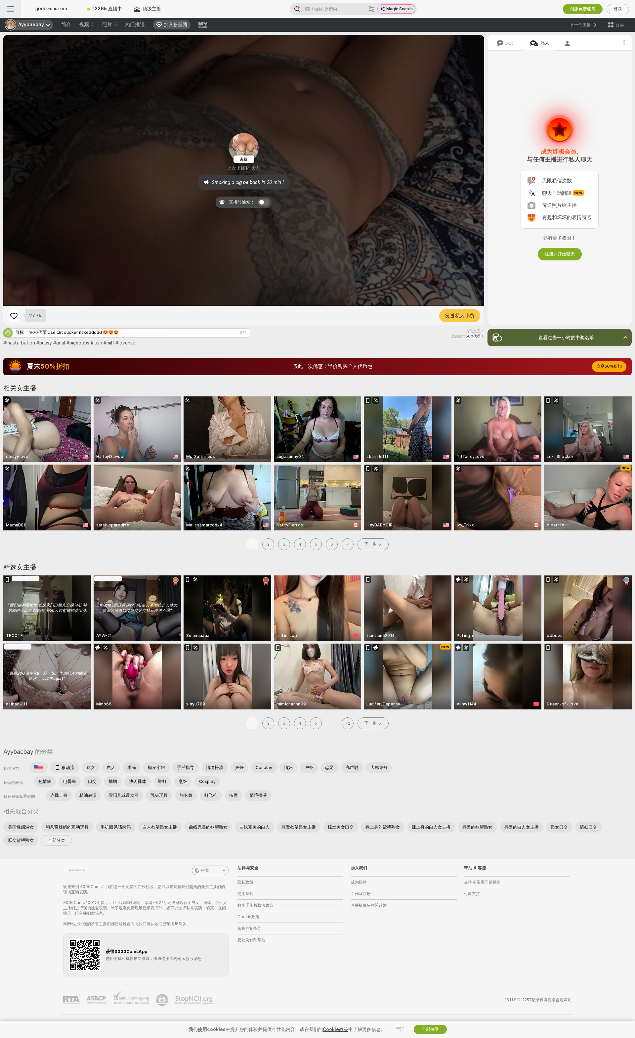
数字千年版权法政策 (255, 905)
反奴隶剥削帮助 (251, 940)
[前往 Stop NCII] (194, 1000)
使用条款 (245, 893)
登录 (618, 9)
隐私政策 (245, 882)
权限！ (569, 238)
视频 (86, 24)
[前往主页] (51, 9)
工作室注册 (361, 893)
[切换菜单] (10, 9)
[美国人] (39, 767)
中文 (205, 870)
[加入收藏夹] (14, 315)
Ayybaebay (18, 751)
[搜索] (371, 9)
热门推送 (135, 24)
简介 (66, 24)
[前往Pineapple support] (163, 1000)
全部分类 (56, 840)
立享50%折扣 (609, 366)
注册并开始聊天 (560, 253)
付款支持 (472, 893)
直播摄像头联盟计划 (369, 905)
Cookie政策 (248, 917)
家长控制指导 (249, 928)
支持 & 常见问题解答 (482, 882)
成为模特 (359, 882)
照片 (109, 24)
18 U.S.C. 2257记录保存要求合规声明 (538, 1000)
